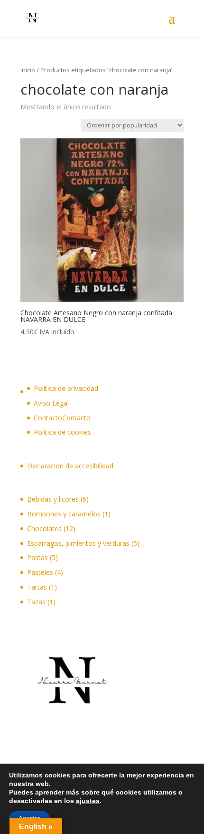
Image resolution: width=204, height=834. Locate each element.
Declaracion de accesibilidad (70, 465)
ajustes (88, 801)
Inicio (27, 70)
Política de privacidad (66, 388)
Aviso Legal (51, 402)
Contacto (76, 417)
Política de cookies (62, 431)
